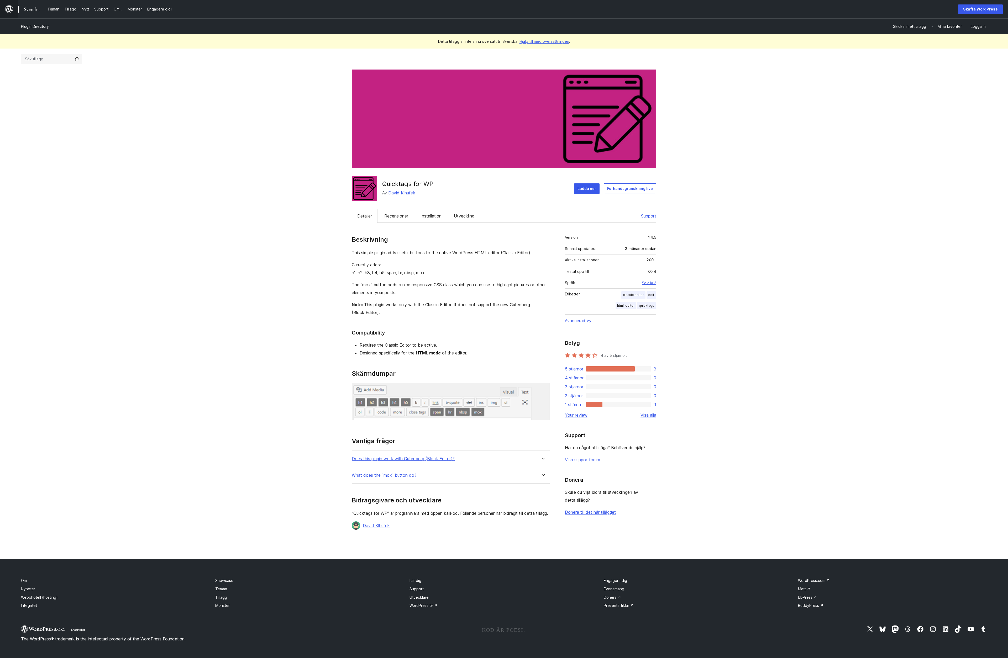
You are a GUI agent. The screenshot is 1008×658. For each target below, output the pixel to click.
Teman (221, 589)
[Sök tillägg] (76, 59)
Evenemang (614, 589)
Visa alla (648, 415)
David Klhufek (401, 192)
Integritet (29, 605)
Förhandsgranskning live (630, 188)
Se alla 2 (649, 283)
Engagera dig (615, 580)
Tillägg (221, 597)
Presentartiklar (619, 605)
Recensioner (396, 216)
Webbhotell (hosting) (39, 597)
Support (648, 216)
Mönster (222, 605)
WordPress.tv (423, 605)
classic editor (633, 295)
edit (651, 295)
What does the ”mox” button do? (384, 475)
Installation (431, 216)
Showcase (224, 580)
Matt (804, 589)
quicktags (646, 305)
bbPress (807, 597)
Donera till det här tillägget (590, 512)
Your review (576, 415)
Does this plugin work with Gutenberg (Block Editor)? (403, 458)
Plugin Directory (35, 26)
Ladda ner (587, 188)
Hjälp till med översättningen (544, 41)
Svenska (78, 630)
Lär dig (415, 580)
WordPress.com (814, 580)
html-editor (626, 305)
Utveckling (464, 216)
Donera (612, 597)
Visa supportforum (582, 459)
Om (24, 580)
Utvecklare (419, 597)
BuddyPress (810, 605)
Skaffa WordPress (980, 9)
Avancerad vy (578, 320)
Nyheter (28, 589)
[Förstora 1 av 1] (542, 389)
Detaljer (364, 216)
